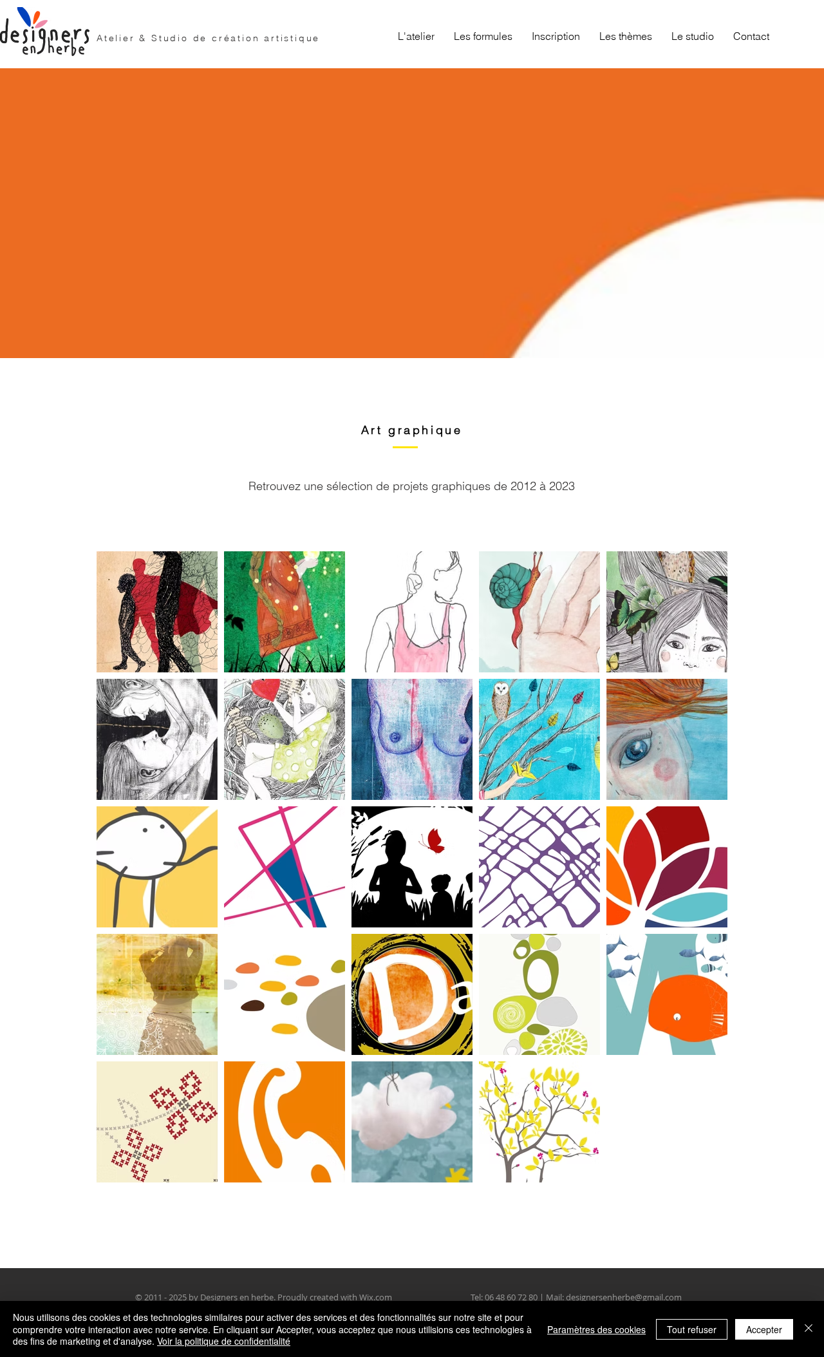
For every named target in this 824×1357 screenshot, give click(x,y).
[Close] (808, 1329)
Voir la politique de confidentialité (223, 1340)
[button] (483, 36)
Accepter (764, 1329)
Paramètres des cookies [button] (596, 1329)
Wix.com (375, 1297)
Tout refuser (691, 1329)
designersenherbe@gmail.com (624, 1297)
